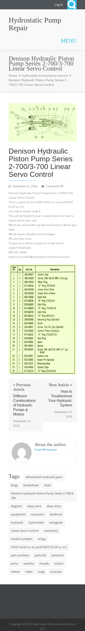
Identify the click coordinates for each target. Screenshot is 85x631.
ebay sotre (34, 506)
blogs (14, 485)
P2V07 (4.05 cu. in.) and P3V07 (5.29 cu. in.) (39, 547)
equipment (18, 514)
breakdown (31, 485)
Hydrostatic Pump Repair (35, 24)
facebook (56, 514)
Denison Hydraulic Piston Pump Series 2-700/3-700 (42, 495)
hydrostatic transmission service (45, 75)
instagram (56, 522)
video (29, 572)
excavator (37, 514)
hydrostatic (36, 522)
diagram (16, 506)
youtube (56, 572)
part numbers (20, 555)
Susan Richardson (45, 449)
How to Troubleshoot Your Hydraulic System (60, 398)
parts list (40, 555)
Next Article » (60, 385)
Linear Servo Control (25, 531)
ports (14, 563)
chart (47, 485)
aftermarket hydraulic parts (44, 477)
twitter (15, 572)
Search (72, 4)
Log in (59, 5)
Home (13, 75)
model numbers (21, 539)
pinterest (57, 555)
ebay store (54, 506)
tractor (59, 563)
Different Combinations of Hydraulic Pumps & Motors (24, 405)
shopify (44, 563)
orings (42, 539)
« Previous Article (22, 387)
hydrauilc (17, 522)
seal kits (28, 563)
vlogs (41, 572)
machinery (51, 531)
